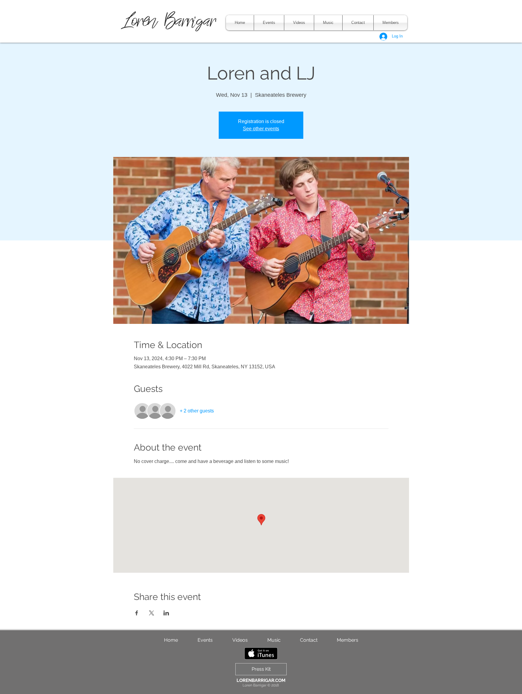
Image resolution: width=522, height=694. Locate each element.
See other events (261, 128)
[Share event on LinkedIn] (166, 613)
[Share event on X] (151, 613)
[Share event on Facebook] (137, 613)
